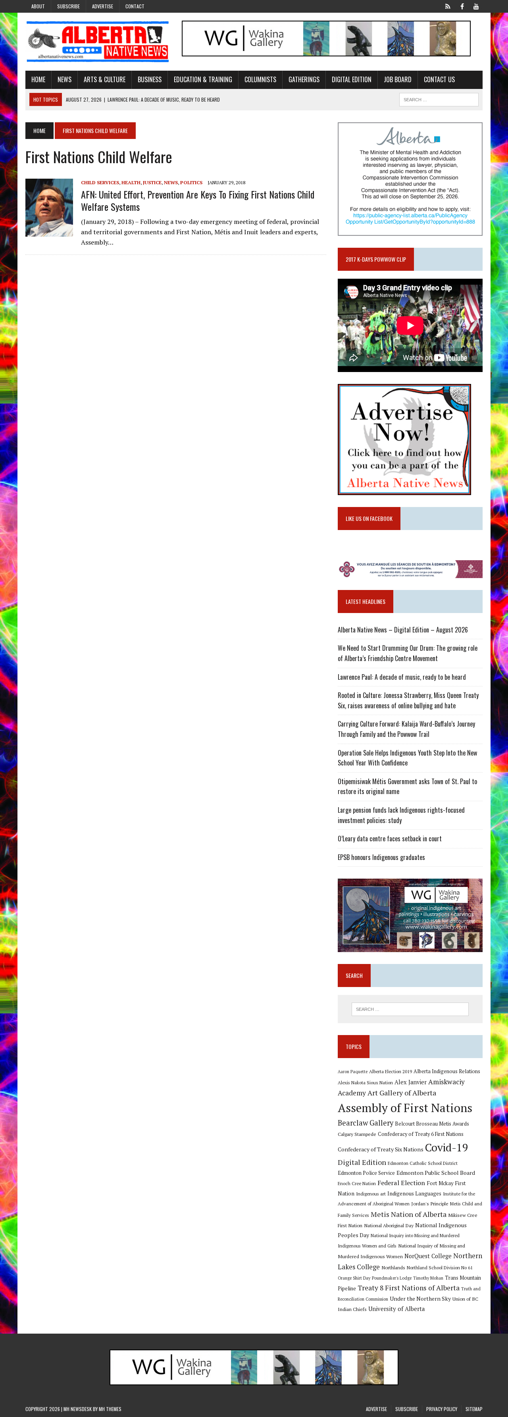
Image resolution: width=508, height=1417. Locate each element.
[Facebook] (462, 5)
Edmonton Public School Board (435, 1172)
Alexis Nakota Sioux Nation (365, 1082)
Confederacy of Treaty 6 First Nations (421, 1134)
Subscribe (68, 6)
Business (150, 79)
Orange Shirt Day (354, 1278)
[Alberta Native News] (97, 42)
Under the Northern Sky (420, 1298)
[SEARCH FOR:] (439, 98)
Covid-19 (446, 1147)
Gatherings (304, 79)
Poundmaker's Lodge (392, 1278)
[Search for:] (410, 1009)
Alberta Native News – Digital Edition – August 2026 (403, 629)
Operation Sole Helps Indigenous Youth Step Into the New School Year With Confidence (407, 758)
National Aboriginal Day (389, 1225)
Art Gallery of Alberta (402, 1092)
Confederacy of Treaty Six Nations (380, 1149)
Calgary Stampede (357, 1134)
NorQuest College (428, 1256)
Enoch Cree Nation (357, 1183)
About (38, 6)
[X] (447, 5)
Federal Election (401, 1182)
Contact (134, 6)
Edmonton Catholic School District (423, 1163)
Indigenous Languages (414, 1193)
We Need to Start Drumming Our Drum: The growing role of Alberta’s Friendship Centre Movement (407, 653)
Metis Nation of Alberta (408, 1214)
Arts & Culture (104, 79)
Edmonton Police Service (366, 1173)
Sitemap (474, 1408)
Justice (152, 182)
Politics (191, 182)
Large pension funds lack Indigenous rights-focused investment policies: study (401, 815)
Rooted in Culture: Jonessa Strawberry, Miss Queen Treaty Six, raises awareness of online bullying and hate (408, 700)
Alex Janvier (410, 1082)
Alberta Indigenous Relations (447, 1071)
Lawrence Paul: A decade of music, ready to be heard (402, 677)
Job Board (398, 79)
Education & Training (203, 79)
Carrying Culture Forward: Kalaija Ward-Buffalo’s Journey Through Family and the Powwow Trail (406, 729)
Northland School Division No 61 (440, 1267)
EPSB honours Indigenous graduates (381, 857)
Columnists (260, 79)
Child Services (100, 182)
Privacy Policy (441, 1408)
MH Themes (110, 1408)
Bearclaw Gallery (365, 1123)
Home (38, 79)
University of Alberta (396, 1309)
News (64, 79)
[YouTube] (476, 5)
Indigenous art (371, 1194)
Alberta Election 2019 (390, 1071)
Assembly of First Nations (405, 1107)
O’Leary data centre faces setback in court (390, 838)
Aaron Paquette (353, 1071)
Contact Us (439, 79)
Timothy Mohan (428, 1278)
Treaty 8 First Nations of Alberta (409, 1287)
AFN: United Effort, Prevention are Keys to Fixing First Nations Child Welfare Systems (197, 200)
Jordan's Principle (429, 1203)
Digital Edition (351, 79)
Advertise (102, 6)
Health (130, 182)
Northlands (393, 1267)
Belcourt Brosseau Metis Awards (432, 1123)
